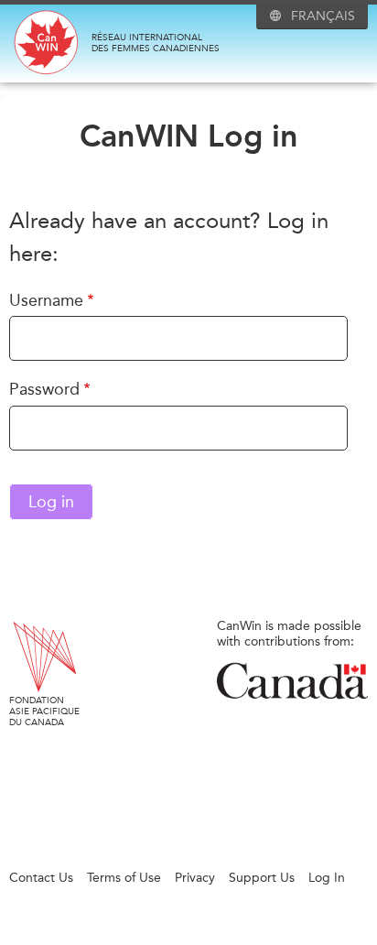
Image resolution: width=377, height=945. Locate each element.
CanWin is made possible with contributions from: (289, 634)
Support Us (262, 877)
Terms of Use (124, 877)
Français (323, 16)
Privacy (195, 877)
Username (46, 300)
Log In (326, 877)
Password (44, 389)
